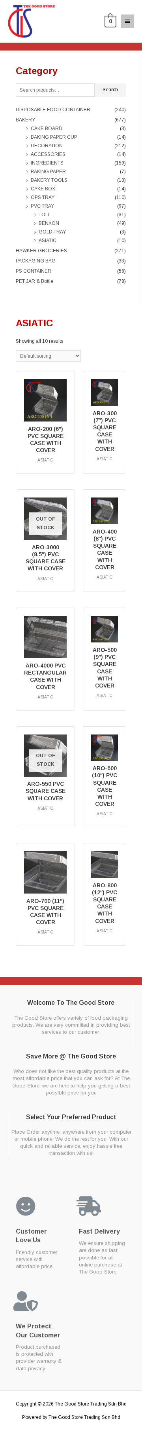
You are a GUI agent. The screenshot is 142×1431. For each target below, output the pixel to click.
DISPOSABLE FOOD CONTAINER (53, 109)
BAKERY (25, 120)
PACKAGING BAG (36, 261)
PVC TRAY (42, 206)
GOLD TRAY (52, 232)
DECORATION (47, 145)
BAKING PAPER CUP (54, 137)
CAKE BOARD (46, 128)
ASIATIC (47, 240)
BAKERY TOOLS (49, 180)
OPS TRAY (42, 197)
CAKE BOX (43, 189)
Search (110, 89)
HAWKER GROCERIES (41, 250)
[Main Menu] (127, 21)
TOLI (44, 214)
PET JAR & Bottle (34, 281)
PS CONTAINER (33, 271)
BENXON (49, 223)
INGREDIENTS (47, 163)
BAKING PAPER (48, 171)
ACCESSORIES (48, 154)
